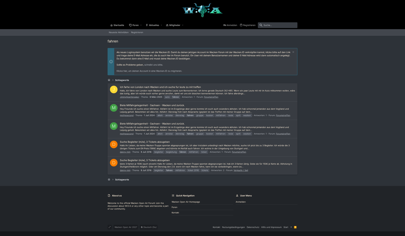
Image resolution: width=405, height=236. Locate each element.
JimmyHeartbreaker (129, 97)
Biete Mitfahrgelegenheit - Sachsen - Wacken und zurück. (152, 105)
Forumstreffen (211, 97)
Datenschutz (253, 227)
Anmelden (241, 202)
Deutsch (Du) (150, 227)
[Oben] (291, 227)
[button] (141, 25)
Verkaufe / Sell (241, 170)
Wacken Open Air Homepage (186, 202)
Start (286, 227)
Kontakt (175, 212)
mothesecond (127, 115)
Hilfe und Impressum (271, 227)
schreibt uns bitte (153, 64)
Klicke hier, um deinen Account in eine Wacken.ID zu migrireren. (149, 71)
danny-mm (125, 152)
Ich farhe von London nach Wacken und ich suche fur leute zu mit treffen (160, 87)
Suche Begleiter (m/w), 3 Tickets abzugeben (145, 141)
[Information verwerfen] (293, 52)
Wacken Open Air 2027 (126, 227)
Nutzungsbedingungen (233, 227)
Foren (174, 207)
